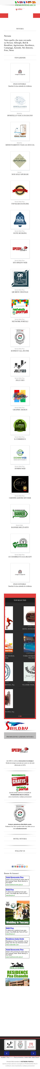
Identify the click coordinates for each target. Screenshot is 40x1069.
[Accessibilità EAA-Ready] (20, 543)
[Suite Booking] (20, 219)
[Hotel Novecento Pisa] (20, 698)
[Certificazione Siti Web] (20, 484)
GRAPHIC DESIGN (20, 410)
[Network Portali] (20, 308)
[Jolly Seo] (20, 366)
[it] (17, 2)
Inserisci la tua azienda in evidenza (20, 86)
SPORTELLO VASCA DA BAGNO (20, 115)
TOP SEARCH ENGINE (20, 204)
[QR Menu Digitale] (20, 278)
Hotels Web (27, 1057)
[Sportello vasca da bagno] (20, 102)
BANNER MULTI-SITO (20, 527)
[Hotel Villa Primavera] (20, 671)
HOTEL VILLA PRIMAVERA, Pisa (20, 685)
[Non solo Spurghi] (20, 160)
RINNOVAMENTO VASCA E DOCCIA (20, 145)
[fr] (25, 2)
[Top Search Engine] (20, 190)
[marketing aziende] (20, 72)
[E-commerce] (20, 425)
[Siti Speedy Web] (20, 249)
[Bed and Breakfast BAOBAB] (20, 643)
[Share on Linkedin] (20, 866)
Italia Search (35, 1057)
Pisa (8, 1057)
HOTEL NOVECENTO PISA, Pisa (20, 712)
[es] (34, 2)
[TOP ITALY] (20, 618)
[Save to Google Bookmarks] (15, 866)
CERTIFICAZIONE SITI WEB (20, 498)
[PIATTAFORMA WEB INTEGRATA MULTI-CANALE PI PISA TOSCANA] (14, 1045)
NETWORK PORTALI (20, 321)
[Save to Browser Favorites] (27, 866)
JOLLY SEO (20, 380)
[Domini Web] (20, 455)
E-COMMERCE (20, 439)
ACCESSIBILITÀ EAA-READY (20, 557)
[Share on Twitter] (24, 866)
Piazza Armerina (18, 1057)
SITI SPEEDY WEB (20, 262)
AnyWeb (3, 1057)
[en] (21, 2)
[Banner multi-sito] (20, 513)
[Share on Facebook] (13, 866)
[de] (30, 2)
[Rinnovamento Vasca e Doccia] (20, 131)
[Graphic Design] (20, 396)
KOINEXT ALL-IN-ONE (20, 351)
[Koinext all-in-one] (20, 337)
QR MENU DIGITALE (20, 292)
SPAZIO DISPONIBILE (19, 84)
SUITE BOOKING (20, 233)
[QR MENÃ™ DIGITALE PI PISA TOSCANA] (35, 1045)
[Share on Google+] (17, 866)
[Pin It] (22, 866)
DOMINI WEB (20, 468)
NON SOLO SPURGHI (20, 174)
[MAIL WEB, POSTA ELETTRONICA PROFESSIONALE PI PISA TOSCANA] (24, 1045)
